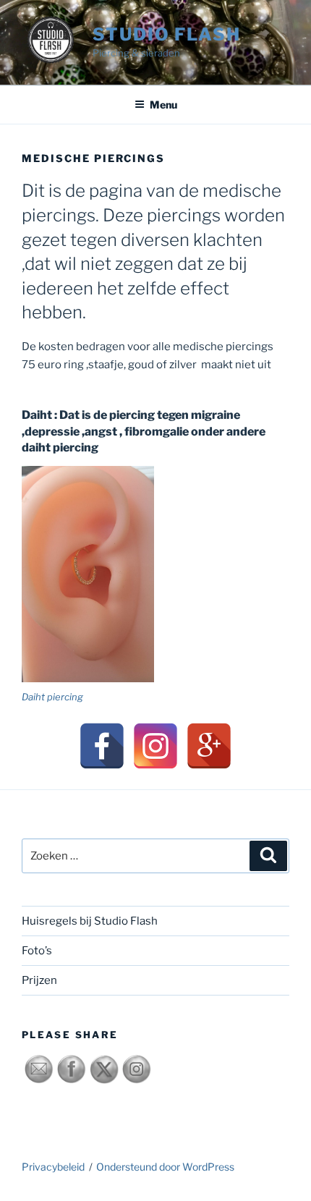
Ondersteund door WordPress (165, 1166)
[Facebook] (102, 746)
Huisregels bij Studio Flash (90, 921)
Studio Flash (167, 34)
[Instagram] (155, 746)
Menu (163, 104)
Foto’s (37, 950)
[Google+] (209, 746)
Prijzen (39, 980)
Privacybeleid (53, 1166)
